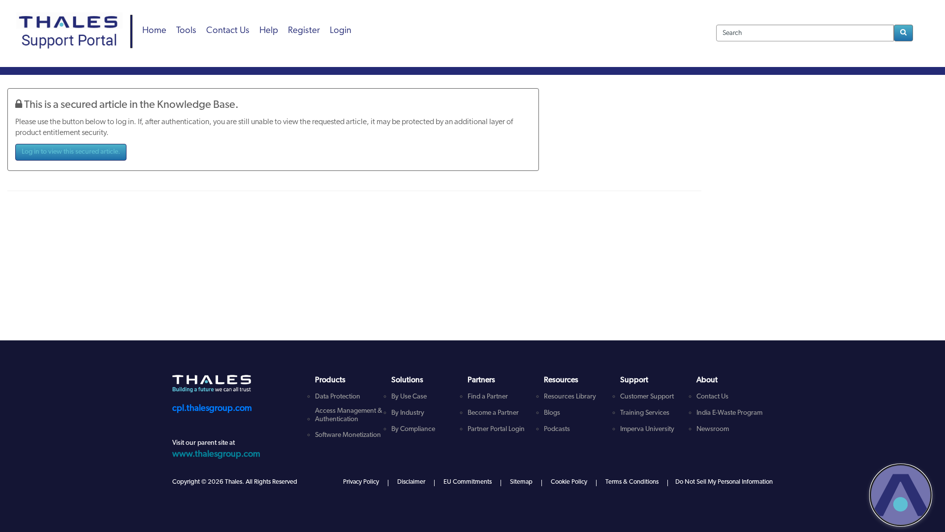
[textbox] (805, 33)
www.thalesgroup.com (216, 454)
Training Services (644, 413)
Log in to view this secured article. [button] (71, 152)
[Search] (903, 33)
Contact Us (228, 30)
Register (304, 30)
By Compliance (413, 429)
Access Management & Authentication (348, 415)
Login (340, 30)
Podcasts (557, 429)
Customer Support (647, 396)
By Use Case (409, 396)
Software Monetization (348, 435)
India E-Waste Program (729, 413)
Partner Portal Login (496, 429)
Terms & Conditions (632, 482)
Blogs (552, 413)
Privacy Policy (361, 482)
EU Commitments (467, 482)
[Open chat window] (900, 495)
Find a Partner (488, 396)
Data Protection (337, 396)
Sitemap (521, 482)
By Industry (407, 413)
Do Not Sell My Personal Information (724, 482)
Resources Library (570, 396)
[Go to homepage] (77, 19)
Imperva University (647, 429)
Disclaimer (411, 482)
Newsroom (712, 429)
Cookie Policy (569, 482)
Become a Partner (493, 413)
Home (154, 30)
